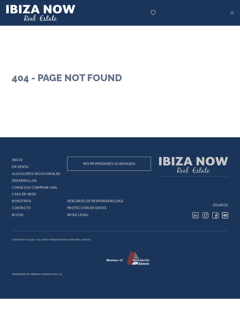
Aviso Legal (78, 215)
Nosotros (21, 201)
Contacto (21, 208)
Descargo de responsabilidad (95, 201)
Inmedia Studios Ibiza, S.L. (47, 274)
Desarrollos (24, 180)
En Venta (20, 167)
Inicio (17, 160)
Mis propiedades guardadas (109, 164)
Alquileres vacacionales (36, 174)
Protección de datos (87, 208)
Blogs (17, 215)
